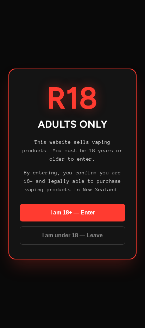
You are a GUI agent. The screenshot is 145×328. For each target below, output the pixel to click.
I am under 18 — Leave (72, 235)
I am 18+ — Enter (72, 213)
